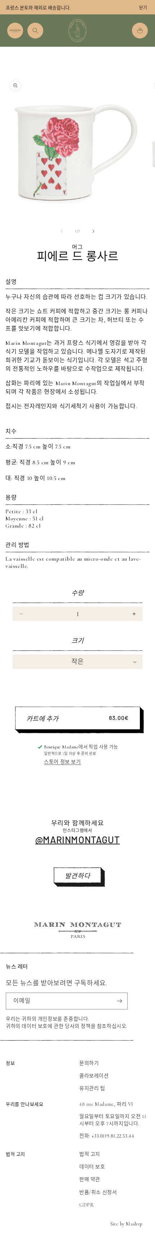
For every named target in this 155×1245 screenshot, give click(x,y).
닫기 (143, 7)
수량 (77, 593)
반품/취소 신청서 (98, 1192)
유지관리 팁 (92, 1088)
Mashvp (134, 1224)
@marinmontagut (77, 839)
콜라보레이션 (94, 1076)
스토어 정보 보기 (62, 762)
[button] (15, 30)
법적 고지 (89, 1154)
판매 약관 (89, 1179)
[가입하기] (119, 1001)
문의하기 (89, 1063)
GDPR (86, 1205)
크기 (77, 641)
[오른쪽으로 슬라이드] (93, 231)
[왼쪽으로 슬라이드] (62, 231)
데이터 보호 (92, 1167)
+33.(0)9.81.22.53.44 (113, 1136)
